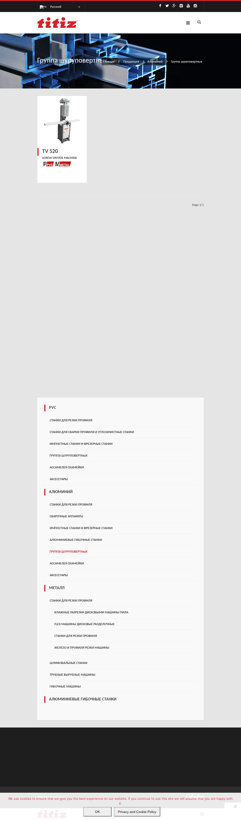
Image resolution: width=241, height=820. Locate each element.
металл (56, 588)
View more (62, 120)
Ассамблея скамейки (67, 467)
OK (97, 812)
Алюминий (155, 62)
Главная (108, 62)
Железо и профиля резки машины (81, 648)
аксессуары (59, 479)
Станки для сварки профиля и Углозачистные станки (92, 432)
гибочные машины (65, 686)
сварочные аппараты (66, 516)
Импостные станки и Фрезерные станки (81, 444)
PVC (52, 408)
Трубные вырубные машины (72, 675)
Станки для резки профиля (71, 420)
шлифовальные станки (68, 663)
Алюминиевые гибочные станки (76, 540)
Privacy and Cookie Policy (137, 812)
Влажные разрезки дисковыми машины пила (91, 612)
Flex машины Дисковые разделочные (84, 624)
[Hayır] (235, 806)
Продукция (131, 62)
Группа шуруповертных (69, 456)
